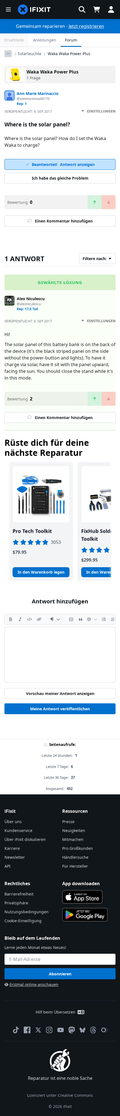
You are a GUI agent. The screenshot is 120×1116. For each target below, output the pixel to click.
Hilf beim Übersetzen (55, 1012)
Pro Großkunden (77, 848)
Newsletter (14, 857)
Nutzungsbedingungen (26, 911)
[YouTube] (60, 1030)
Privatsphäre (16, 902)
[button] (82, 9)
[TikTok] (16, 1030)
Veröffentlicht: (28, 111)
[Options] (8, 53)
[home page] (34, 9)
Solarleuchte (29, 53)
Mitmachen (72, 839)
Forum (71, 40)
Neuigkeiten (73, 830)
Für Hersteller (75, 866)
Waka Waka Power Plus (69, 53)
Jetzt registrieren (86, 26)
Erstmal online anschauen (33, 984)
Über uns (13, 821)
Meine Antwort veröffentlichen (60, 708)
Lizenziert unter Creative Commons (60, 1095)
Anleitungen (44, 40)
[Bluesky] (82, 1030)
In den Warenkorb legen (41, 572)
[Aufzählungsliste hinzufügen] (103, 619)
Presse (68, 821)
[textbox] (60, 654)
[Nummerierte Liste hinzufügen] (113, 619)
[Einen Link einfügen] (39, 619)
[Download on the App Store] (82, 897)
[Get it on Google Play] (84, 914)
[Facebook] (27, 1030)
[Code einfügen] (29, 619)
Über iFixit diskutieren (25, 839)
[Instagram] (49, 1030)
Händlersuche (75, 857)
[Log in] (111, 9)
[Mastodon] (71, 1030)
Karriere (12, 848)
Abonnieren (60, 973)
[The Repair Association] (104, 1030)
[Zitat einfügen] (80, 619)
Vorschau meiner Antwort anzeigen (60, 693)
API (7, 866)
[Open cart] (96, 9)
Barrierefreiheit (18, 894)
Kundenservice (18, 830)
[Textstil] (55, 619)
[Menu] (8, 9)
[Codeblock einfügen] (71, 619)
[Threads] (93, 1030)
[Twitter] (38, 1030)
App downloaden (81, 883)
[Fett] (10, 619)
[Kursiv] (20, 619)
